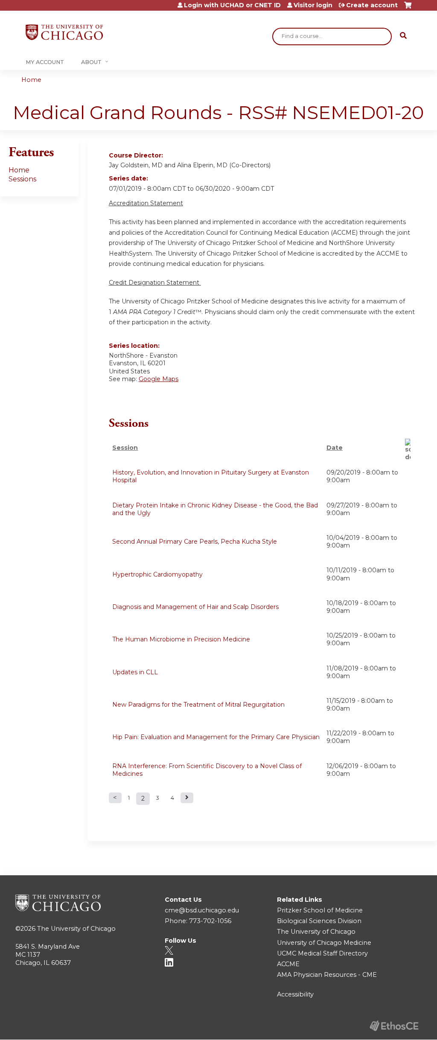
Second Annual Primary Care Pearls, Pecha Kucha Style (194, 541)
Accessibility (295, 994)
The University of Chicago (76, 928)
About (91, 62)
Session (125, 448)
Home (31, 80)
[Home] (64, 32)
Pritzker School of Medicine (320, 910)
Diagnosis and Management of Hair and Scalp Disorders (195, 607)
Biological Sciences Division (319, 921)
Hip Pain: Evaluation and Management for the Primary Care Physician (216, 737)
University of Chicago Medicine (324, 943)
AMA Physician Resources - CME (327, 975)
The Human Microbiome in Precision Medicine (181, 639)
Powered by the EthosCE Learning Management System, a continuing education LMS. (394, 1026)
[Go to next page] (187, 797)
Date (334, 448)
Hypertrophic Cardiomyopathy (157, 574)
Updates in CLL (135, 672)
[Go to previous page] (115, 797)
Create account (372, 5)
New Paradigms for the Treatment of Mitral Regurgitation (198, 704)
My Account (45, 62)
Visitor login (313, 5)
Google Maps (158, 379)
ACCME (288, 964)
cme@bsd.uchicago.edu (202, 910)
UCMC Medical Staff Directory (322, 953)
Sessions (22, 179)
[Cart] (407, 8)
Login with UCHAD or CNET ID (232, 5)
